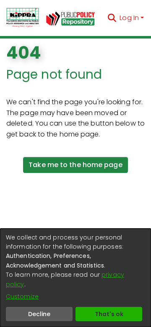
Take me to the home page (75, 165)
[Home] (22, 18)
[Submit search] (112, 18)
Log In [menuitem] (129, 18)
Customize (22, 296)
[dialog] (75, 278)
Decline (39, 314)
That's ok (109, 314)
